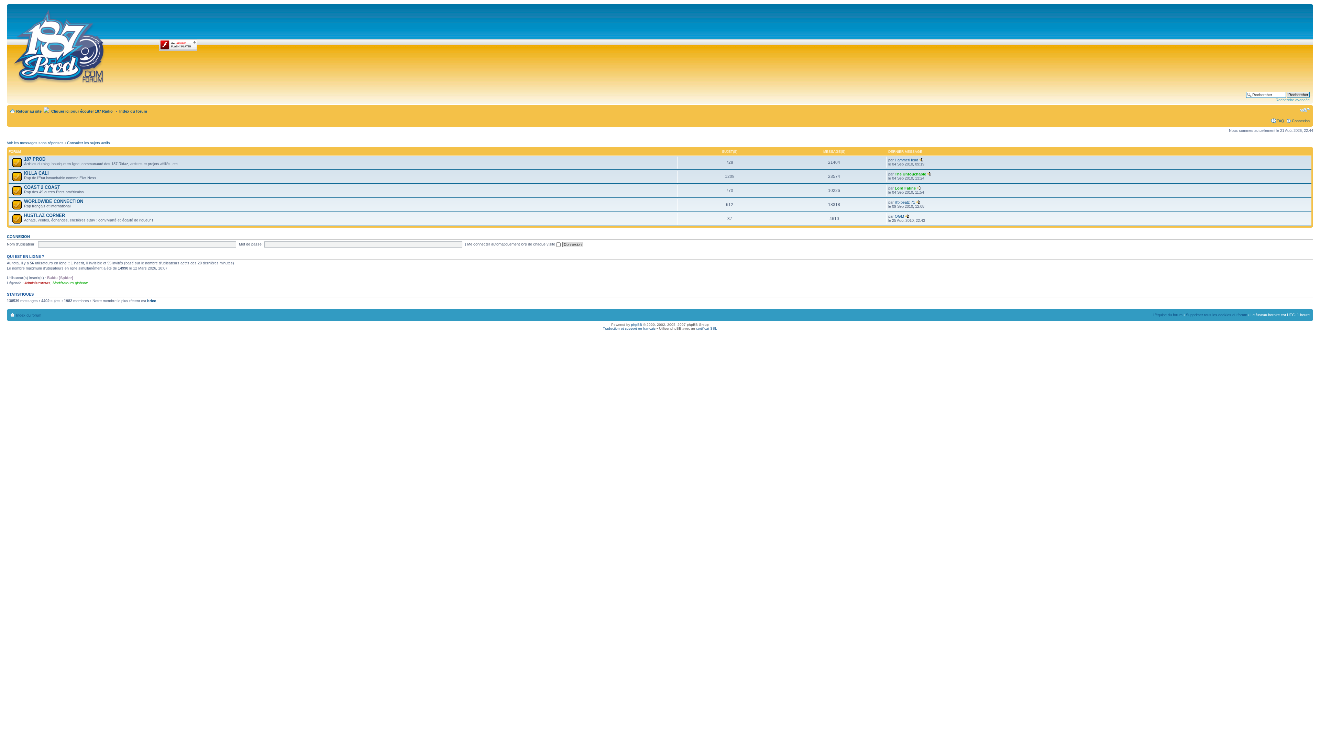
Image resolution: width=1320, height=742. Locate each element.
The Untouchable (910, 174)
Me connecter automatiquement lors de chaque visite (511, 244)
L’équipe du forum (1167, 315)
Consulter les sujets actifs (88, 143)
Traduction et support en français (629, 328)
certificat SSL (706, 328)
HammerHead (906, 160)
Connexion (1301, 121)
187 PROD (34, 159)
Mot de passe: (251, 244)
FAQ (1280, 121)
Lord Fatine (905, 188)
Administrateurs (37, 283)
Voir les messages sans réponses (35, 143)
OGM (899, 216)
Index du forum (133, 111)
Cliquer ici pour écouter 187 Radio (81, 111)
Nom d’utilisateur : (21, 244)
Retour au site (29, 111)
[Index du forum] (59, 45)
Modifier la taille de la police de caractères (1305, 110)
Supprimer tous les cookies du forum (1216, 315)
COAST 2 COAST (42, 187)
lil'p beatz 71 (905, 202)
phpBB (636, 325)
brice (151, 301)
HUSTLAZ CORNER (44, 215)
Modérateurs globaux (70, 283)
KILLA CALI (36, 173)
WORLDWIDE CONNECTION (53, 201)
